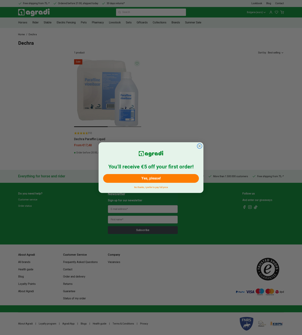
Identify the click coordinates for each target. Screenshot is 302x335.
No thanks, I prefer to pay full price (151, 186)
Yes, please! (151, 178)
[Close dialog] (199, 146)
